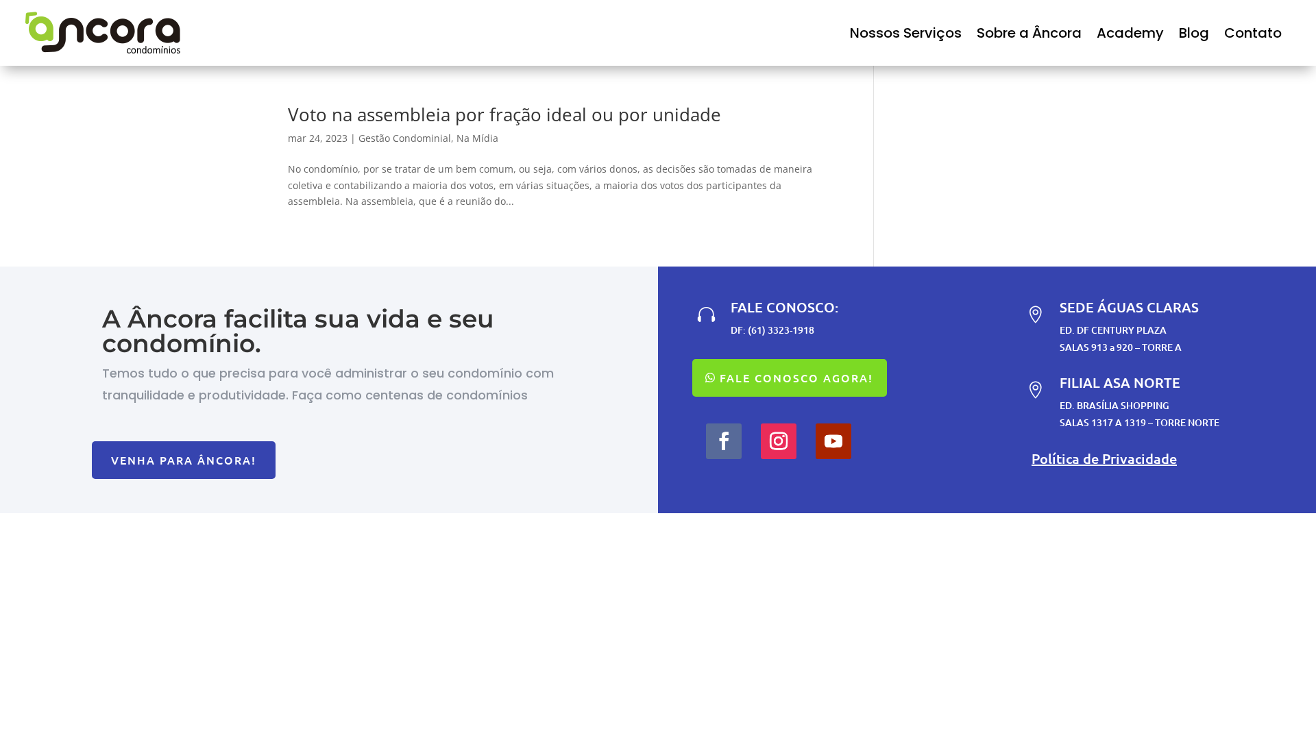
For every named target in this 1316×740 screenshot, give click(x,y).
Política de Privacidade (1104, 458)
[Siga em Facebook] (724, 441)
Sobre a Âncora (1029, 32)
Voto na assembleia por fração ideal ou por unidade (504, 114)
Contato (1253, 32)
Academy (1130, 32)
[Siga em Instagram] (778, 441)
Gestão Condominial (404, 138)
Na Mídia (477, 138)
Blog (1194, 32)
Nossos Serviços (906, 32)
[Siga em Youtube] (833, 441)
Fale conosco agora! (796, 377)
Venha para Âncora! (183, 459)
